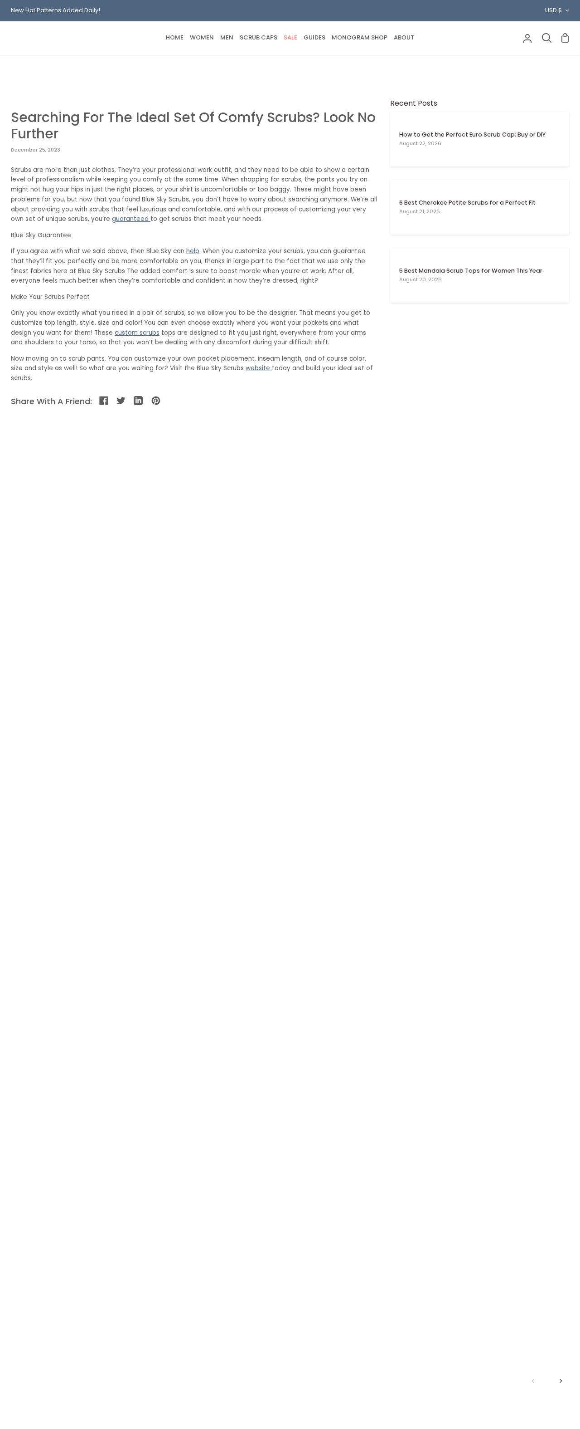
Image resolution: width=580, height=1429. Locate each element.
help (192, 251)
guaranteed (131, 219)
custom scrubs (137, 332)
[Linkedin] (139, 401)
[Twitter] (121, 401)
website (259, 368)
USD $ (553, 10)
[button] (202, 38)
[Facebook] (104, 401)
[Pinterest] (156, 401)
